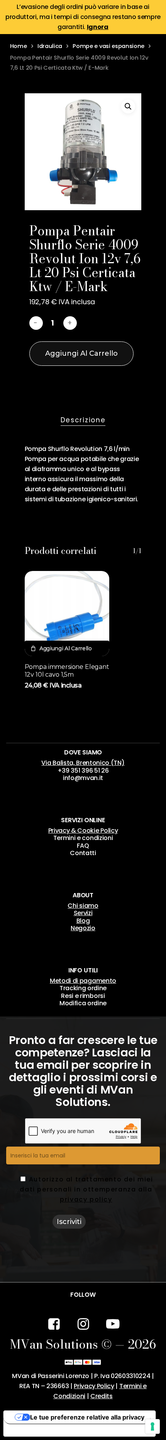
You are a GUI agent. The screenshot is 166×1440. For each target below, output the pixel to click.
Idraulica (49, 46)
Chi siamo (83, 905)
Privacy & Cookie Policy (83, 830)
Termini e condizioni (83, 837)
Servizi (83, 913)
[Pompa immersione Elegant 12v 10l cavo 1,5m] (67, 613)
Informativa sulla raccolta (46, 1430)
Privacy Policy (94, 1386)
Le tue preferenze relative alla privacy (87, 1417)
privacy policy (86, 1199)
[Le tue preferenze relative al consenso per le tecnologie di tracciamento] (152, 1426)
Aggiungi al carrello (81, 353)
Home (18, 46)
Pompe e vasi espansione (108, 46)
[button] (128, 106)
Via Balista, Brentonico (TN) (82, 762)
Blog (83, 920)
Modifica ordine (83, 1003)
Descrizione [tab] (83, 420)
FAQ (83, 845)
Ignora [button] (97, 26)
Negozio (83, 928)
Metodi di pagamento (83, 980)
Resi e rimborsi (83, 995)
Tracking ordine (83, 988)
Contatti (83, 853)
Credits (101, 1396)
